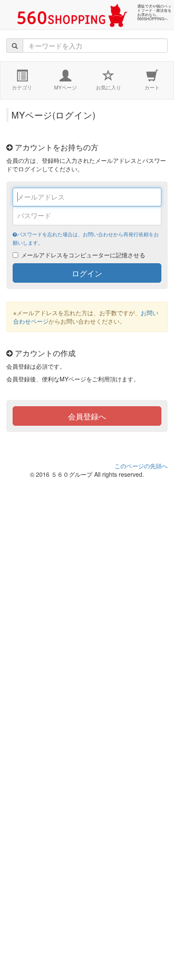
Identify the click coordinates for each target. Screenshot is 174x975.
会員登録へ (87, 416)
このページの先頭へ (141, 466)
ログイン (87, 272)
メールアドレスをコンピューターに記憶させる (83, 255)
